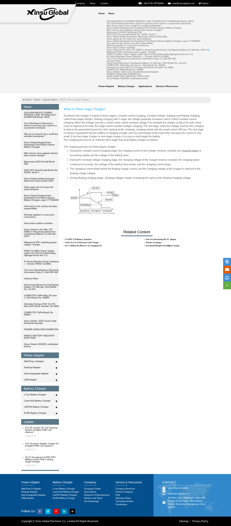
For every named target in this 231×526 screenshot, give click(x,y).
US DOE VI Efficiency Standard (78, 239)
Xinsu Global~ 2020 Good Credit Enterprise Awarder (132, 72)
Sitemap (183, 521)
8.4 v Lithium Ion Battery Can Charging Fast (83, 246)
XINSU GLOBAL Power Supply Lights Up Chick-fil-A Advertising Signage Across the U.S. (150, 54)
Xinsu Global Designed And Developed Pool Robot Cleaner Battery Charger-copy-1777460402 (153, 41)
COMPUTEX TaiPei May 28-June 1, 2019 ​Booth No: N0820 (136, 65)
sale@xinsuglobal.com (183, 3)
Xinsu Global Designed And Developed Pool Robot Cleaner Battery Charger (144, 28)
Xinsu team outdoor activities (121, 47)
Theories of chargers (154, 242)
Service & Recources (167, 86)
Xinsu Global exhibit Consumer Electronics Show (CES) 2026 (137, 36)
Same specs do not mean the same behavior (129, 39)
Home (102, 13)
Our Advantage (91, 501)
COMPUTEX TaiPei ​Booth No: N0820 (125, 69)
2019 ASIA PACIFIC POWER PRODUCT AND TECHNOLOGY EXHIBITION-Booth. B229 (150, 21)
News (92, 3)
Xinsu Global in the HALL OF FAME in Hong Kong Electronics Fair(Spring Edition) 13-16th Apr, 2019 (156, 50)
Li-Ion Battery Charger (35, 394)
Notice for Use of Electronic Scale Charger (82, 242)
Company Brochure (125, 488)
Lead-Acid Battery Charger (37, 400)
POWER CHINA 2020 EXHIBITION (124, 74)
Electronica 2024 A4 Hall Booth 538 (124, 32)
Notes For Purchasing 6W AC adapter (161, 239)
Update (29, 422)
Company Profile (92, 488)
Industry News (114, 61)
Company (80, 3)
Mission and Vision (93, 498)
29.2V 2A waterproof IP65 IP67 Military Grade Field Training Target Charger (40, 459)
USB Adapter (30, 379)
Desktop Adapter (32, 367)
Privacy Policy (200, 521)
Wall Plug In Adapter (34, 361)
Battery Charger (126, 86)
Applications (145, 86)
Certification (121, 504)
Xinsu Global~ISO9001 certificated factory (127, 78)
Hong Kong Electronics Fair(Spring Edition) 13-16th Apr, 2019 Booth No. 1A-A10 (146, 63)
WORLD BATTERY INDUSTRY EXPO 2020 (128, 76)
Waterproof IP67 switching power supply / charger (131, 52)
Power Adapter (106, 86)
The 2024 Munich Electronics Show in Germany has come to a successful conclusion (149, 23)
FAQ (118, 495)
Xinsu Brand (90, 492)
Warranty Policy (123, 498)
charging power (190, 150)
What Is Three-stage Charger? (75, 99)
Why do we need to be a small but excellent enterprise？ (135, 25)
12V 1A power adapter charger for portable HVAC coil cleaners (42, 444)
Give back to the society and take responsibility (130, 43)
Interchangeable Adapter (36, 373)
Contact (104, 3)
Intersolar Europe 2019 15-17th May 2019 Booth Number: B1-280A (140, 67)
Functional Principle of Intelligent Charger (163, 246)
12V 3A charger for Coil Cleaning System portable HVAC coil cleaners (41, 430)
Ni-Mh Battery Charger (35, 413)
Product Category (124, 492)
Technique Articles (124, 501)
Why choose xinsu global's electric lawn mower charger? (135, 30)
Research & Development (97, 495)
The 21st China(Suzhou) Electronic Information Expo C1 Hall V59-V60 (141, 58)
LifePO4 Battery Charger (36, 407)
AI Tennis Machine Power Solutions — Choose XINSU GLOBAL (138, 56)
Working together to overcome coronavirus (128, 45)
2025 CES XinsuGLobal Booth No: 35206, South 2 (131, 34)
